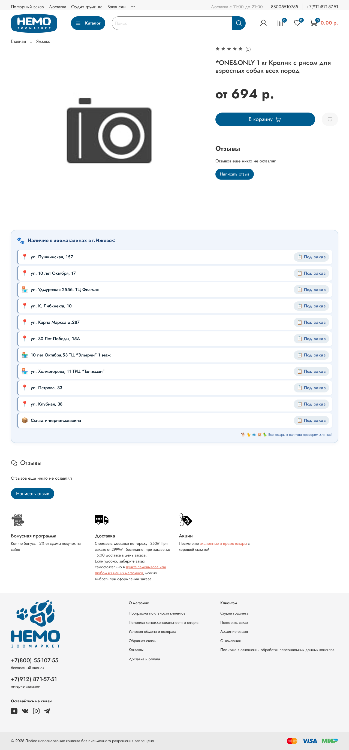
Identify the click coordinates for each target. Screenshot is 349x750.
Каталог (93, 23)
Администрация (234, 631)
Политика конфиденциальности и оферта (163, 622)
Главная (18, 41)
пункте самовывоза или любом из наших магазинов (130, 570)
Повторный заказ (27, 7)
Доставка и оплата (144, 659)
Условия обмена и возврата (152, 631)
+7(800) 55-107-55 (34, 660)
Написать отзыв (234, 174)
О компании (230, 640)
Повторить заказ (234, 622)
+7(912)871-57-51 (322, 7)
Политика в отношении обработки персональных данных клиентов (277, 649)
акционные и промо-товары (223, 543)
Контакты (136, 649)
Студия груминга (87, 7)
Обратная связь (142, 640)
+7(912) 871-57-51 (34, 679)
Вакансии (116, 7)
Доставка (57, 7)
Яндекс (43, 41)
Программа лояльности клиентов (157, 613)
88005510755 (284, 7)
